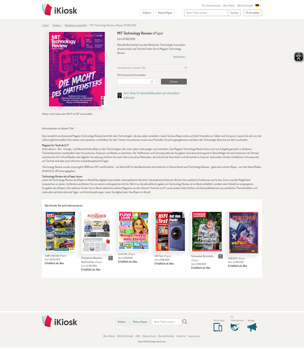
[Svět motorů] (60, 231)
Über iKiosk (229, 5)
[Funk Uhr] (133, 230)
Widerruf (181, 336)
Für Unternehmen (211, 5)
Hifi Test (163, 256)
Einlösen (174, 81)
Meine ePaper (165, 12)
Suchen (234, 12)
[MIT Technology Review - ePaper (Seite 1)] (77, 69)
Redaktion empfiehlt (75, 25)
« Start (45, 25)
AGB (137, 336)
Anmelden (254, 12)
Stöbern (146, 12)
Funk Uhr (126, 254)
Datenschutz (149, 336)
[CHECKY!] (243, 232)
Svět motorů (55, 255)
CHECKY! (236, 258)
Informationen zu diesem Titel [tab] (131, 67)
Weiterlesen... (180, 56)
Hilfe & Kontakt (245, 5)
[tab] (152, 74)
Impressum (194, 336)
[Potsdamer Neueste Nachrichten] (97, 232)
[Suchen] (185, 322)
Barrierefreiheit (166, 336)
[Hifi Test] (170, 231)
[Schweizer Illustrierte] (207, 231)
